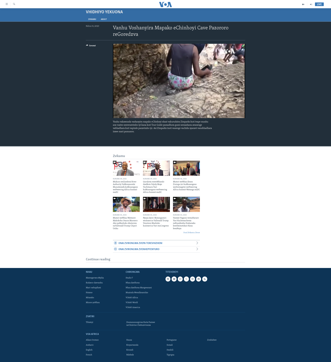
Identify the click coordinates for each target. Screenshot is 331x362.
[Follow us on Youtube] (174, 279)
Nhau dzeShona (133, 283)
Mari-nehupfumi (93, 288)
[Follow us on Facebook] (168, 279)
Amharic (90, 345)
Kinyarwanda (132, 345)
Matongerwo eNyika (95, 278)
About (104, 19)
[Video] (303, 4)
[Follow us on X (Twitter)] (186, 279)
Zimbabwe (212, 340)
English (89, 350)
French (89, 355)
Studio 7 (129, 278)
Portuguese (172, 340)
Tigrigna (170, 355)
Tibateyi (89, 322)
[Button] (91, 46)
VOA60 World (132, 303)
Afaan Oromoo (92, 340)
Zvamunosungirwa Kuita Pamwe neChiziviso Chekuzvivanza (140, 323)
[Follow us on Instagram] (180, 279)
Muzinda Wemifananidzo (137, 293)
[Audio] (311, 4)
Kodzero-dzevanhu (94, 283)
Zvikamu (92, 19)
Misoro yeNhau (93, 303)
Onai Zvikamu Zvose (191, 233)
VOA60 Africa (132, 298)
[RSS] (204, 279)
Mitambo (90, 298)
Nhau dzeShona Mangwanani (139, 288)
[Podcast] (192, 279)
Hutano (89, 293)
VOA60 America (133, 307)
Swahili (170, 350)
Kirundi (129, 350)
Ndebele (130, 355)
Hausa (129, 340)
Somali (170, 345)
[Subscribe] (198, 279)
